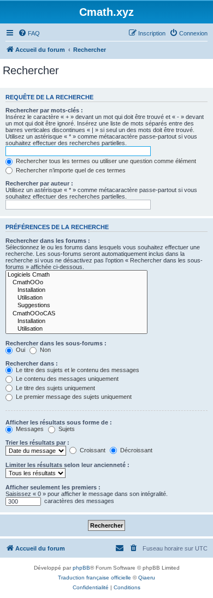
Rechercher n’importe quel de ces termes (70, 170)
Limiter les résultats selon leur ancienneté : (67, 465)
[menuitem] (29, 33)
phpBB (81, 568)
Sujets (66, 429)
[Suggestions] (76, 305)
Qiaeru (146, 578)
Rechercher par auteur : (39, 183)
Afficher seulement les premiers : (52, 487)
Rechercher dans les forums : (47, 240)
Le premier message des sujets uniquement (73, 396)
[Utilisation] (76, 298)
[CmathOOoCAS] (76, 314)
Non (44, 349)
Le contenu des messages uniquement (66, 378)
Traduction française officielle (94, 578)
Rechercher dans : (31, 363)
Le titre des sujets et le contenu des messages (76, 370)
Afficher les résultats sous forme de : (58, 422)
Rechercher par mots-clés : (44, 110)
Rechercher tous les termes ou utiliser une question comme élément (105, 161)
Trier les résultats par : (37, 442)
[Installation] (76, 290)
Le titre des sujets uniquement (54, 388)
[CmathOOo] (76, 282)
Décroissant (135, 450)
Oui (19, 349)
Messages (29, 429)
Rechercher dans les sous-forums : (55, 343)
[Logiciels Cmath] (76, 275)
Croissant (91, 450)
